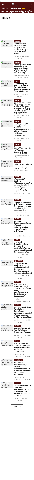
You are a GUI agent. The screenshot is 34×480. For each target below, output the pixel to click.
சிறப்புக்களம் (16, 8)
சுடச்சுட (5, 8)
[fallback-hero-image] (7, 50)
